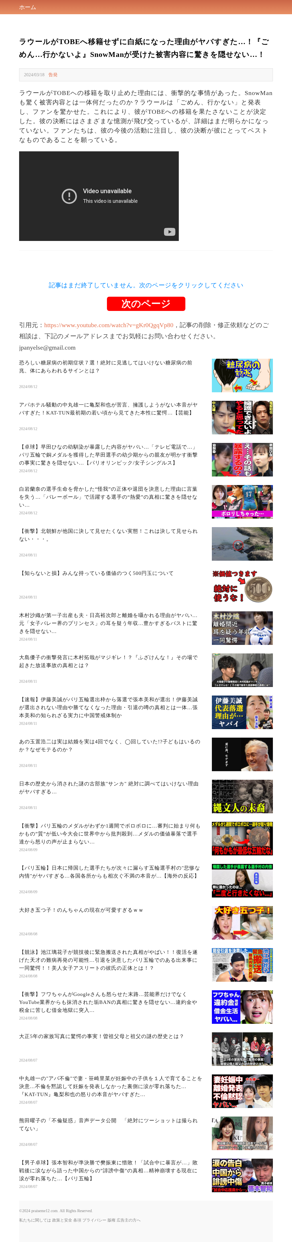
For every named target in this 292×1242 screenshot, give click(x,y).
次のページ (146, 303)
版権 (111, 1220)
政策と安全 (62, 1220)
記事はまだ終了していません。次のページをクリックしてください (146, 285)
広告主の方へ (129, 1220)
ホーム (27, 7)
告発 (53, 74)
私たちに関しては (35, 1220)
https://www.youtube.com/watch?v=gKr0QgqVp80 (108, 325)
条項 (77, 1220)
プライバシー (94, 1220)
